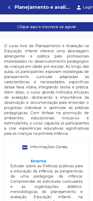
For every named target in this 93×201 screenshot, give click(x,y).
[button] (46, 147)
